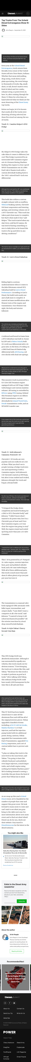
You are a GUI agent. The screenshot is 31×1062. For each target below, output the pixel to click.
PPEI (14, 393)
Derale (4, 404)
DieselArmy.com (8, 825)
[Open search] (27, 13)
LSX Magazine (21, 1052)
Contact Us (20, 1008)
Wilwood (5, 205)
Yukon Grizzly (17, 341)
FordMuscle (7, 1052)
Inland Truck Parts (20, 401)
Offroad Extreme (6, 1058)
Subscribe (22, 901)
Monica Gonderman (8, 865)
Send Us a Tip (7, 1013)
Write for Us (21, 1013)
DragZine (6, 1047)
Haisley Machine (8, 728)
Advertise (6, 1018)
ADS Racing (19, 352)
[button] (15, 44)
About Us (6, 1008)
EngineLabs (21, 1047)
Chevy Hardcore (8, 1042)
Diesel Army (23, 102)
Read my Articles (17, 951)
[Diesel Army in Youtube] (14, 1003)
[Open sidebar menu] (3, 13)
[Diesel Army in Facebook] (9, 1003)
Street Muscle (21, 1057)
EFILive (4, 393)
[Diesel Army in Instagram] (5, 1003)
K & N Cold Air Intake (19, 725)
